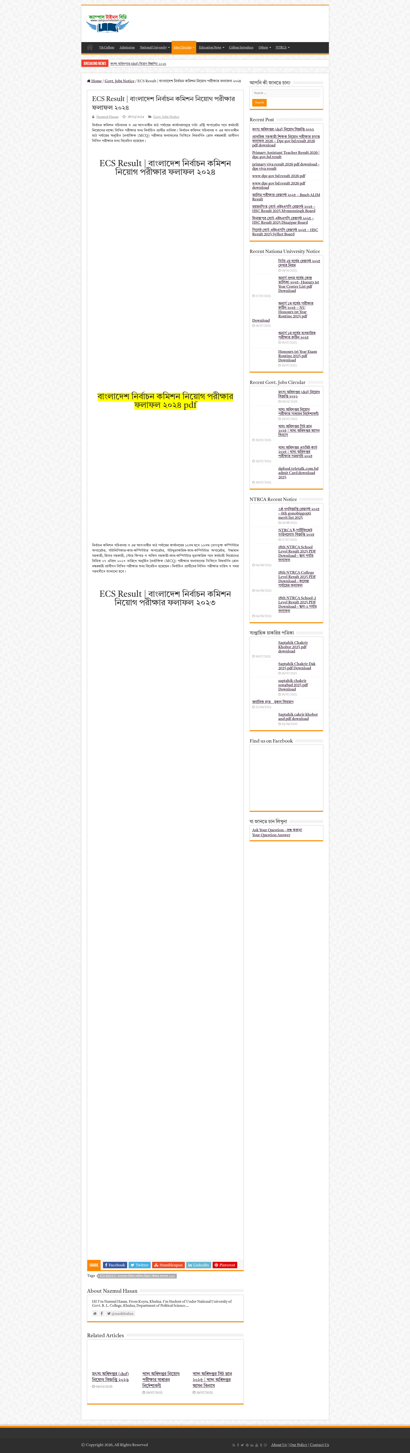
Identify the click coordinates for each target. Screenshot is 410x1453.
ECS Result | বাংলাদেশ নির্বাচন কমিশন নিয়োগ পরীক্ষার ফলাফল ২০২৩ (137, 1276)
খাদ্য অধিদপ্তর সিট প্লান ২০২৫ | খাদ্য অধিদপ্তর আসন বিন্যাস (212, 1380)
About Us (279, 1445)
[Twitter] (242, 1445)
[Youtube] (257, 1445)
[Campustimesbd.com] (107, 24)
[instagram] (265, 1445)
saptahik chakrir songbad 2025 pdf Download (293, 685)
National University (153, 47)
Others (263, 47)
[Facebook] (238, 1445)
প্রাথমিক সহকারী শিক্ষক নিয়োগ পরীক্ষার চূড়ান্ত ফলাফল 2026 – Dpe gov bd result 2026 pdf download (286, 141)
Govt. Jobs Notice (120, 81)
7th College (106, 47)
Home (90, 47)
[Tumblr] (261, 1445)
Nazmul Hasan (107, 117)
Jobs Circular (182, 47)
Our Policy (298, 1445)
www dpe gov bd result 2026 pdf (278, 176)
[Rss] (234, 1445)
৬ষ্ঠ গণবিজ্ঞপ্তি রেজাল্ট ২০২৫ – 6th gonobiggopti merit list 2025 (299, 513)
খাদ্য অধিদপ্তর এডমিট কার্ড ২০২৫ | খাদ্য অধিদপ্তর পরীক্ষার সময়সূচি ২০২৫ (297, 452)
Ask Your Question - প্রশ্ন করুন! (277, 830)
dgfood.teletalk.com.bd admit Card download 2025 (298, 473)
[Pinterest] (247, 1445)
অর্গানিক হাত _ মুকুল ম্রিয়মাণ (273, 702)
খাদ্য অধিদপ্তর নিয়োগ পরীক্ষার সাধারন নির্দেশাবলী (161, 1380)
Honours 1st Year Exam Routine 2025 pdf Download (297, 356)
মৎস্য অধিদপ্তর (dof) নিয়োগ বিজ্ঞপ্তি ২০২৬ (138, 64)
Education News (210, 47)
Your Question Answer (271, 835)
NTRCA (281, 47)
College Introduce (241, 47)
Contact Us (319, 1445)
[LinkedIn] (252, 1445)
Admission (127, 47)
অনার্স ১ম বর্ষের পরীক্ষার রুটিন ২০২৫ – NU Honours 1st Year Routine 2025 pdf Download (282, 312)
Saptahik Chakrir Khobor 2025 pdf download (293, 647)
